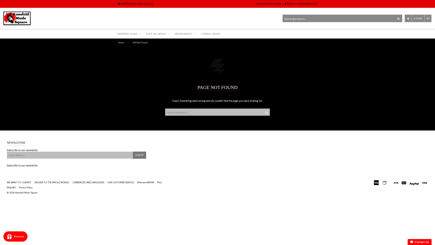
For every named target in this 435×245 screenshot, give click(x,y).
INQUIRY (11, 187)
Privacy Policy (26, 187)
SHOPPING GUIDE (127, 33)
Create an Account (307, 3)
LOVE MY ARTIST (156, 33)
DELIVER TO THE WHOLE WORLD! (51, 182)
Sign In (289, 3)
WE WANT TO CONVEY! (19, 182)
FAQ (159, 182)
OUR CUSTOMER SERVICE (120, 182)
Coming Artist (211, 33)
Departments (183, 33)
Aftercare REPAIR (145, 182)
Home (121, 42)
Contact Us (421, 242)
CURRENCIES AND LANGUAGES (88, 182)
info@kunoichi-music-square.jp (137, 3)
